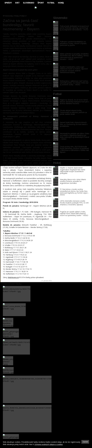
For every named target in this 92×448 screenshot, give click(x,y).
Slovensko (28, 2)
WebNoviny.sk (13, 277)
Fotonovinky (9, 16)
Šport (41, 2)
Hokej (61, 2)
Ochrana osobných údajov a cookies (48, 444)
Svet (17, 2)
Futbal (51, 2)
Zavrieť (85, 442)
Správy (8, 2)
